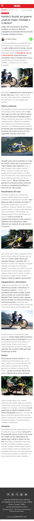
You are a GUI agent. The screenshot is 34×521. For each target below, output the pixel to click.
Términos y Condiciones (22, 509)
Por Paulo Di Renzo (11, 39)
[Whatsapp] (31, 39)
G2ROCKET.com (20, 517)
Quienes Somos (8, 509)
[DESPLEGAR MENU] (2, 5)
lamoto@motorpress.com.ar (17, 507)
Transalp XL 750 (23, 53)
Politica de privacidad (16, 511)
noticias (4, 10)
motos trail (5, 13)
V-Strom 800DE (7, 55)
